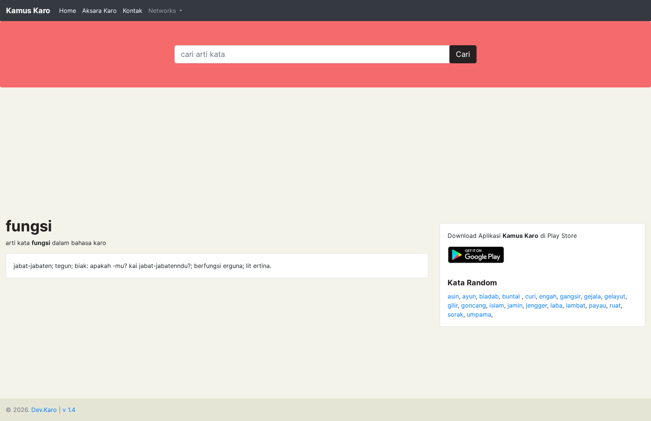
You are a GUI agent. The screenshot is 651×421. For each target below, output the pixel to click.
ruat (615, 305)
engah (547, 296)
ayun (469, 296)
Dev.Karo (44, 409)
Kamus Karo (28, 10)
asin (453, 296)
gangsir (570, 296)
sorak (455, 314)
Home (67, 10)
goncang (473, 305)
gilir (453, 305)
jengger (536, 305)
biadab (489, 296)
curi (530, 296)
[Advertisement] (325, 152)
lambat (575, 305)
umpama (479, 314)
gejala (592, 296)
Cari (463, 54)
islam (496, 305)
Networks (163, 10)
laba (556, 305)
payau (597, 305)
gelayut (614, 296)
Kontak (132, 10)
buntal (512, 296)
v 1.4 (69, 409)
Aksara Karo (99, 10)
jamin (515, 305)
